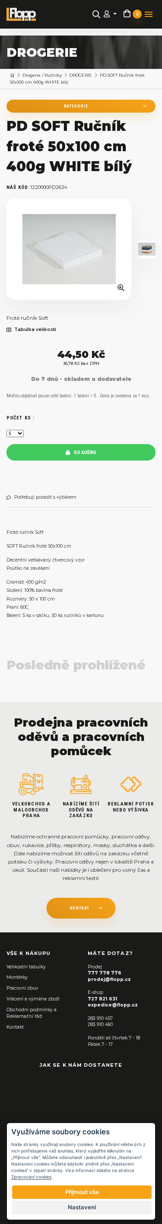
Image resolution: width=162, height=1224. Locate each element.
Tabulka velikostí (35, 330)
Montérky (17, 977)
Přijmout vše (82, 1191)
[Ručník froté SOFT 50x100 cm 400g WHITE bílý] (69, 249)
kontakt (79, 908)
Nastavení (82, 1207)
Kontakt (15, 1027)
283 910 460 (100, 1024)
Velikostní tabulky (26, 967)
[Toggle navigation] (149, 14)
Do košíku (84, 452)
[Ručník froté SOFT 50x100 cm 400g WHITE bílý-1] (147, 249)
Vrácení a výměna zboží (33, 999)
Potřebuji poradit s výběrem (45, 497)
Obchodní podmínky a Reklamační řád (31, 1013)
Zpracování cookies (31, 1176)
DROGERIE (80, 75)
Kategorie (76, 106)
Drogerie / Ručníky (42, 75)
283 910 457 (100, 1018)
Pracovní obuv (22, 988)
